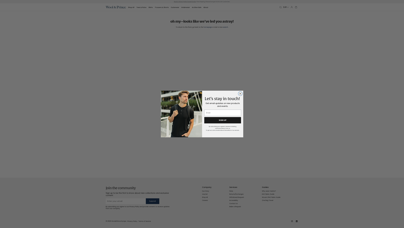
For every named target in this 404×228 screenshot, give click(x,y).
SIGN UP (222, 120)
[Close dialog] (240, 94)
